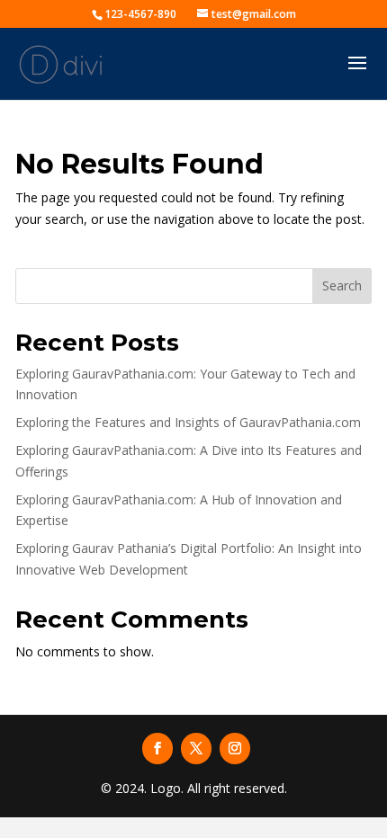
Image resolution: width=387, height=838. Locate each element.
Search (342, 285)
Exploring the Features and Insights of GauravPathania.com (188, 422)
